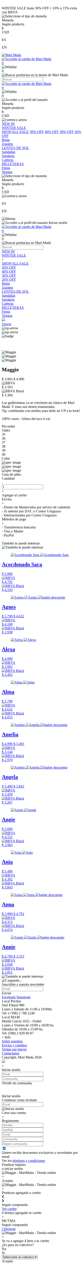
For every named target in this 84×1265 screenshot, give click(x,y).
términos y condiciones (29, 1161)
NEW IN (8, 251)
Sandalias (8, 295)
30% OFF (67, 132)
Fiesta (6, 311)
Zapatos (7, 287)
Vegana (7, 315)
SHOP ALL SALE (15, 132)
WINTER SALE (14, 255)
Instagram (23, 997)
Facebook (9, 997)
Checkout (8, 1229)
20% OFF (9, 279)
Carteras (7, 303)
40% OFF (52, 132)
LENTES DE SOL (15, 291)
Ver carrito (9, 1209)
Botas (6, 283)
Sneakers (8, 299)
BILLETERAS (13, 307)
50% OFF (37, 132)
